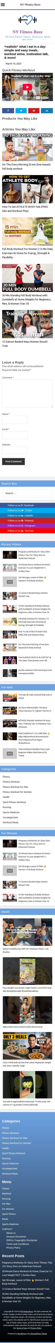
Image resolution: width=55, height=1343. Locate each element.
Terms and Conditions (17, 1244)
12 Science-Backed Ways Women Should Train (26, 1289)
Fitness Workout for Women (17, 792)
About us (11, 1233)
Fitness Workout (11, 781)
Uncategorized (10, 817)
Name (6, 414)
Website (6, 444)
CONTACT (7, 1229)
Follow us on (21, 505)
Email (5, 429)
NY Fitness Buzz (30, 4)
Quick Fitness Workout (18, 70)
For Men (6, 1203)
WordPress (21, 1334)
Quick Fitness (9, 1214)
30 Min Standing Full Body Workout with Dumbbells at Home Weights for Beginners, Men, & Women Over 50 (26, 299)
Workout (6, 1193)
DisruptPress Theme (39, 1334)
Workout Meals (10, 822)
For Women (8, 1209)
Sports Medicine (11, 812)
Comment (8, 377)
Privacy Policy (13, 1247)
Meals (5, 1219)
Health (6, 797)
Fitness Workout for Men (15, 787)
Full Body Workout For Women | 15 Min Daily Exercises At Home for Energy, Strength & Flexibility (27, 253)
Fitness (6, 776)
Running (7, 807)
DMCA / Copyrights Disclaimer (21, 1240)
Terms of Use (21, 1328)
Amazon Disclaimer (16, 1236)
